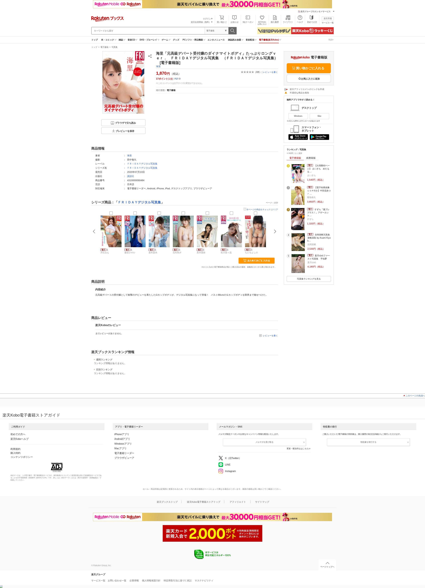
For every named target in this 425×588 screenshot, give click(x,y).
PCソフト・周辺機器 (193, 40)
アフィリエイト (238, 502)
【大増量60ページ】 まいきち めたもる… (318, 168)
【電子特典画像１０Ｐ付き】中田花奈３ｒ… (319, 190)
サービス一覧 (328, 23)
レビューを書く (270, 72)
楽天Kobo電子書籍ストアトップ (203, 502)
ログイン (207, 19)
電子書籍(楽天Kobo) (269, 40)
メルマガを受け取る (264, 442)
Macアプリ (120, 448)
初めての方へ (17, 434)
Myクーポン (248, 22)
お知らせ (235, 22)
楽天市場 (328, 18)
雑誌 (121, 40)
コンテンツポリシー (21, 457)
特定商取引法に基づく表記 (178, 580)
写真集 (115, 47)
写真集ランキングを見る (309, 279)
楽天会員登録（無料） (201, 22)
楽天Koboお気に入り (262, 23)
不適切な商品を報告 (299, 92)
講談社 (130, 176)
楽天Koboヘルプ (19, 438)
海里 (158, 66)
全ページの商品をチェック (258, 209)
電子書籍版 (295, 158)
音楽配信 (250, 40)
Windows (298, 116)
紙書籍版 (311, 158)
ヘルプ (300, 22)
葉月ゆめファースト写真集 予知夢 (318, 257)
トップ (94, 40)
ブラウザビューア (124, 457)
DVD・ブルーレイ (148, 40)
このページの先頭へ (415, 395)
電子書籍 (104, 47)
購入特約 (15, 453)
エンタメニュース (216, 40)
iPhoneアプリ (121, 434)
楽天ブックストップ (167, 502)
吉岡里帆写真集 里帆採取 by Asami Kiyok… (319, 237)
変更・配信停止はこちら (298, 448)
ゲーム (165, 40)
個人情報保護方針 (151, 580)
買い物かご (222, 22)
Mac (319, 116)
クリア (275, 209)
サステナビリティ (204, 580)
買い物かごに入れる (310, 68)
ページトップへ (327, 567)
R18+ (331, 40)
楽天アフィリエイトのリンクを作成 (307, 89)
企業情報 (134, 580)
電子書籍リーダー (124, 453)
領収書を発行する (368, 442)
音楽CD (131, 40)
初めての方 (312, 22)
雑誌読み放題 (234, 40)
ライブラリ (288, 22)
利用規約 (15, 449)
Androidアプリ (122, 438)
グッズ (176, 40)
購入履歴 (275, 22)
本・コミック (107, 40)
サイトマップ (262, 502)
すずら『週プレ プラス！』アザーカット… (318, 212)
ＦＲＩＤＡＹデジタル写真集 (142, 163)
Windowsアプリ (123, 443)
